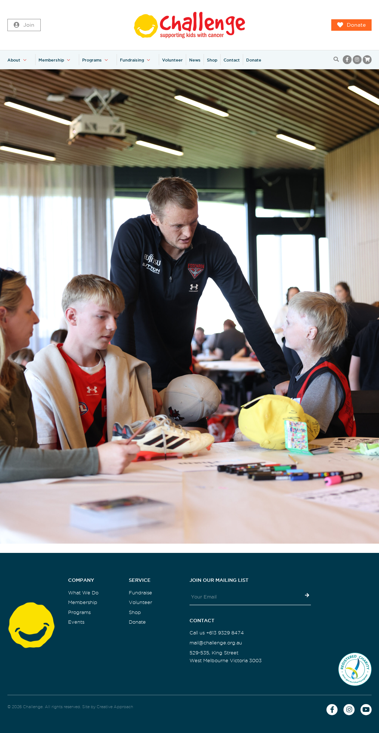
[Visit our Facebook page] (347, 59)
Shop (212, 60)
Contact (232, 60)
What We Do (83, 592)
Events (76, 622)
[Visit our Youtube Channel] (366, 709)
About (13, 60)
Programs (92, 60)
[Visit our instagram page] (357, 59)
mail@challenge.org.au (216, 642)
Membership (51, 60)
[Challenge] (189, 25)
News (195, 60)
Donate (356, 25)
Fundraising (132, 60)
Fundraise (140, 592)
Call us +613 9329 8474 (217, 632)
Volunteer (172, 60)
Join (28, 25)
